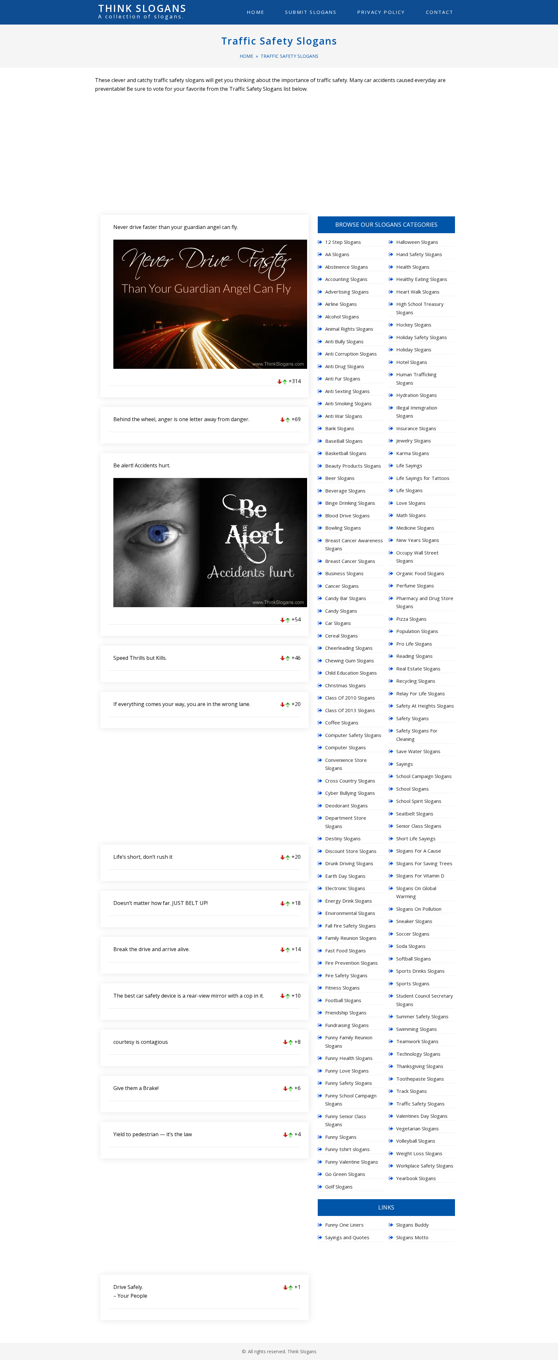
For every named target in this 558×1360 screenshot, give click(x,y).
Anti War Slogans (343, 416)
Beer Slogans (340, 478)
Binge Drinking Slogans (350, 503)
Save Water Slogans (418, 751)
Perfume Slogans (415, 585)
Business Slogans (344, 573)
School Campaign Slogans (424, 776)
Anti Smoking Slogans (348, 403)
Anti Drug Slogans (344, 366)
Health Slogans (412, 267)
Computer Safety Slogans (353, 735)
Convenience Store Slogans (346, 764)
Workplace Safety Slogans (424, 1165)
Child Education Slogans (351, 673)
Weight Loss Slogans (419, 1153)
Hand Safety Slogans (419, 254)
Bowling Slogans (343, 527)
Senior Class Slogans (418, 826)
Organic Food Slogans (420, 573)
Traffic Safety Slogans (279, 40)
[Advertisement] (279, 150)
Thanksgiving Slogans (419, 1066)
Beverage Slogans (345, 490)
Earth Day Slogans (345, 876)
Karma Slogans (412, 453)
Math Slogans (411, 515)
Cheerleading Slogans (349, 648)
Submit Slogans (310, 12)
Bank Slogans (339, 428)
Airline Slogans (341, 304)
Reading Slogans (414, 656)
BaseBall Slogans (344, 441)
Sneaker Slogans (414, 921)
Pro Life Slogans (414, 643)
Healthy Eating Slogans (421, 279)
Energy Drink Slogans (348, 901)
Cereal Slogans (341, 635)
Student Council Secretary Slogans (424, 999)
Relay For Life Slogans (420, 693)
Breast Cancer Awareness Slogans (354, 544)
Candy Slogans (341, 610)
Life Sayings (409, 465)
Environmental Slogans (350, 913)
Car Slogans (338, 623)
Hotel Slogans (411, 362)
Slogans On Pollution (418, 909)
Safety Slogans (412, 718)
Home (255, 12)
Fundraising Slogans (347, 1025)
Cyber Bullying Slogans (350, 793)
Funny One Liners (344, 1224)
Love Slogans (411, 503)
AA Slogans (337, 254)
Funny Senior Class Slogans (345, 1120)
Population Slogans (417, 631)
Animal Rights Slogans (349, 329)
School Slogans (412, 788)
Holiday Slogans (413, 349)
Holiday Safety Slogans (421, 337)
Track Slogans (411, 1091)
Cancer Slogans (342, 586)
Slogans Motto (412, 1237)
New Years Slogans (417, 540)
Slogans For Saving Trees (424, 863)
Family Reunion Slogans (351, 938)
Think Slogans (142, 8)
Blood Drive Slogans (347, 515)
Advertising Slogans (347, 291)
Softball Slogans (413, 958)
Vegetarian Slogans (417, 1128)
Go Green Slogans (345, 1174)
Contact (439, 12)
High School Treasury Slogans (420, 308)
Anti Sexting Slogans (347, 391)
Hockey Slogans (413, 324)
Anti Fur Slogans (342, 378)
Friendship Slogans (346, 1012)
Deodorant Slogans (346, 805)
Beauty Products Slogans (353, 465)
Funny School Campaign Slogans (351, 1099)
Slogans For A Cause (418, 850)
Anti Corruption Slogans (351, 353)
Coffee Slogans (341, 722)
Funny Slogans (340, 1137)
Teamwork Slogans (417, 1041)
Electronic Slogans (345, 888)
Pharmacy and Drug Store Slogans (424, 602)
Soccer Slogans (412, 933)
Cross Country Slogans (350, 780)
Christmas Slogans (345, 685)
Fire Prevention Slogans (351, 963)
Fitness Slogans (342, 987)
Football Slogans (343, 1000)
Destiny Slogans (343, 838)
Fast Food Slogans (345, 950)
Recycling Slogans (415, 681)
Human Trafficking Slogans (416, 378)
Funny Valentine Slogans (351, 1161)
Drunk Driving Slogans (349, 863)
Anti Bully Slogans (344, 341)
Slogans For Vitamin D (420, 875)
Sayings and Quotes (347, 1237)
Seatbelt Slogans (414, 813)
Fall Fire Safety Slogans (350, 925)
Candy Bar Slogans (345, 598)
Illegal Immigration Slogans (416, 411)
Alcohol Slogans (342, 316)
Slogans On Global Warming (416, 892)
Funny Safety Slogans (348, 1083)
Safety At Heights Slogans (425, 705)
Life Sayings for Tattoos (423, 478)
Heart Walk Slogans (417, 291)
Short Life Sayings (416, 838)
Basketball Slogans (346, 453)
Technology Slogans (418, 1054)
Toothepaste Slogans (420, 1078)
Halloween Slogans (417, 242)
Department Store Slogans (345, 822)
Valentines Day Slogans (422, 1116)
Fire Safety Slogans (346, 975)
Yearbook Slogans (416, 1178)
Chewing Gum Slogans (349, 660)
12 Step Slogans (343, 242)
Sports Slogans (412, 983)
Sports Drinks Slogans (420, 971)
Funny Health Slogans (349, 1058)
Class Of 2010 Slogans (350, 697)
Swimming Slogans (416, 1029)
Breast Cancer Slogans (350, 561)
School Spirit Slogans (418, 801)
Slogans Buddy (412, 1224)
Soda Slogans (411, 946)
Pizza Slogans (411, 619)
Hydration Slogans (416, 395)
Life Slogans (409, 490)
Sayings (404, 764)
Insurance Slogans (416, 428)
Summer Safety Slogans (422, 1016)
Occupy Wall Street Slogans (417, 556)
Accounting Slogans (346, 279)
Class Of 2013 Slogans (350, 710)
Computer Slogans (345, 747)
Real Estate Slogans (418, 668)
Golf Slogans (339, 1186)
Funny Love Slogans (347, 1070)
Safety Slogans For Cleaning (417, 734)
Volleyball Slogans (415, 1140)
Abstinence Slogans (346, 267)
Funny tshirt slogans (347, 1149)
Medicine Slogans (415, 527)
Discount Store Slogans (351, 851)
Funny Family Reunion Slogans (348, 1041)
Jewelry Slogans (413, 440)
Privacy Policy (381, 12)
